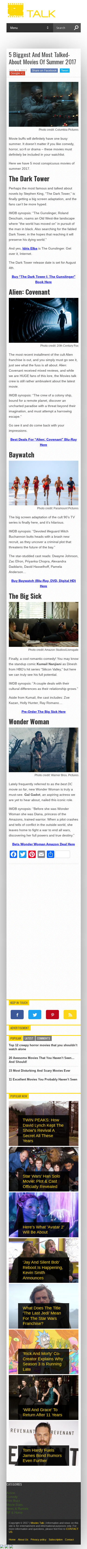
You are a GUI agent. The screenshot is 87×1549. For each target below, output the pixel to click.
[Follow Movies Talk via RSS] (70, 1014)
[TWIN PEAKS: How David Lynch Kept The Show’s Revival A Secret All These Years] (43, 1145)
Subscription (56, 1539)
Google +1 (17, 73)
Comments (43, 1038)
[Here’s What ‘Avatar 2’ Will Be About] (43, 1236)
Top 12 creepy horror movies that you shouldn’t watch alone (43, 1047)
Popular (15, 1038)
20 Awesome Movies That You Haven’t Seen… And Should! (41, 1060)
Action (10, 1493)
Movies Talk (37, 1522)
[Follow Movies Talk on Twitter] (34, 1014)
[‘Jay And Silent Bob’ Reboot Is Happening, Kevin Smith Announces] (43, 1282)
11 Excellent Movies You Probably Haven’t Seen (43, 1079)
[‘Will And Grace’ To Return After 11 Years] (43, 1419)
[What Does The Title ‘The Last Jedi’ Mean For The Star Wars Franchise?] (43, 1327)
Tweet (64, 70)
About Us (23, 1539)
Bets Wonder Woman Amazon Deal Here (43, 844)
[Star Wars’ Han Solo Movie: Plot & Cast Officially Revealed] (43, 1190)
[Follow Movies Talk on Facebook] (17, 1014)
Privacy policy (38, 1539)
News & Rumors (17, 1508)
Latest (29, 1038)
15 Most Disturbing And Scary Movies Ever (39, 1070)
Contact (69, 1539)
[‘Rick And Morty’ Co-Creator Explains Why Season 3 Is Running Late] (43, 1373)
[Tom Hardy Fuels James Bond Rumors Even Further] (43, 1464)
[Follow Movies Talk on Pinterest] (52, 1014)
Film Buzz (13, 1501)
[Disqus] (43, 932)
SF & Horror (14, 1512)
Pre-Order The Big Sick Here (44, 711)
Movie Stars (14, 1504)
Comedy (12, 1497)
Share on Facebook (44, 70)
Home (12, 1539)
